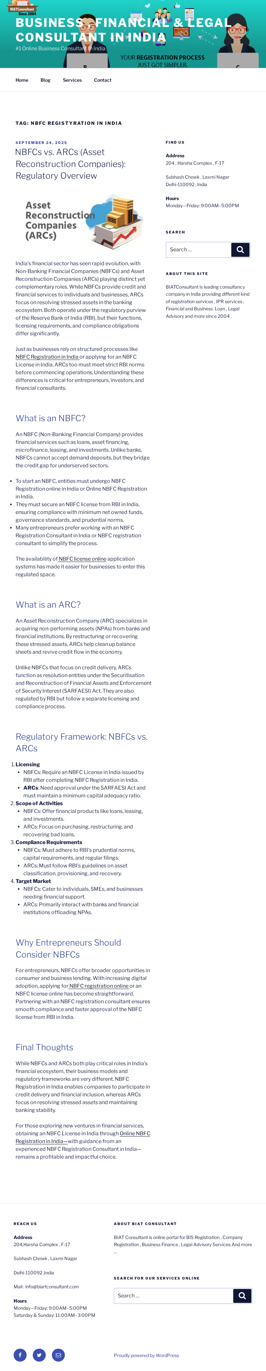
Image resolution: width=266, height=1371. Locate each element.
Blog (46, 80)
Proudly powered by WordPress (146, 1355)
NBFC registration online (98, 986)
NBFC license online (82, 559)
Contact (103, 80)
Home (22, 80)
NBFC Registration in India (47, 357)
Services (72, 80)
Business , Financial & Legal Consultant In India (124, 30)
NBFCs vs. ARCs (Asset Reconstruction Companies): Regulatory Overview (70, 164)
